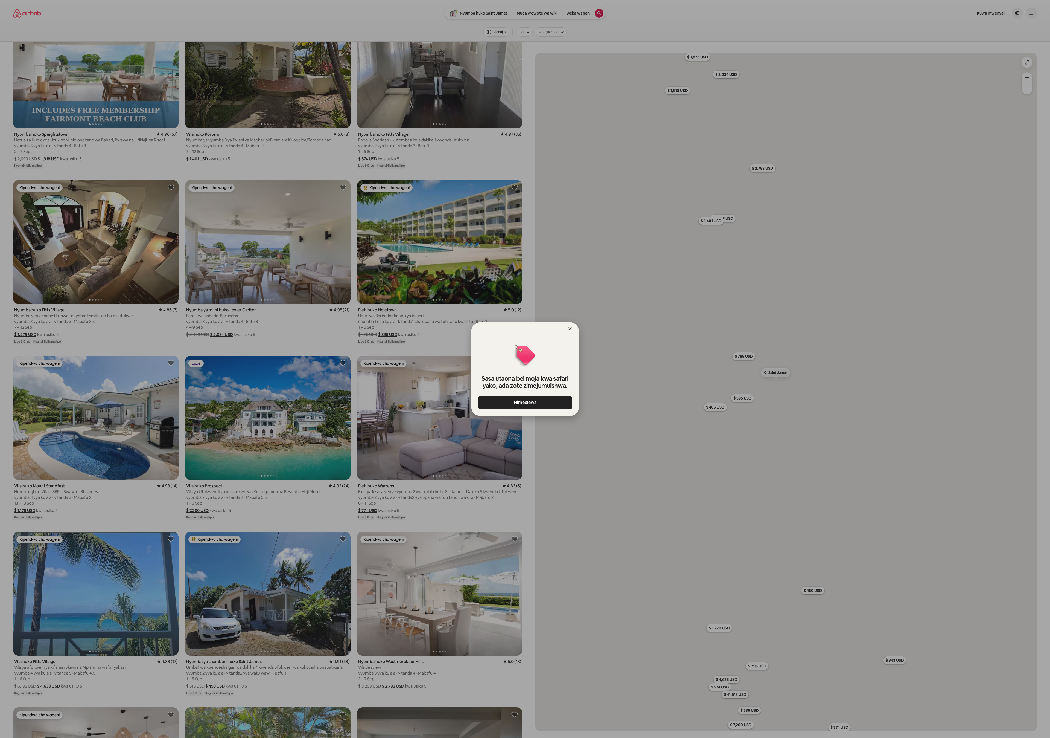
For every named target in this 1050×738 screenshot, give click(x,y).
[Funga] (570, 328)
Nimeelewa (525, 402)
